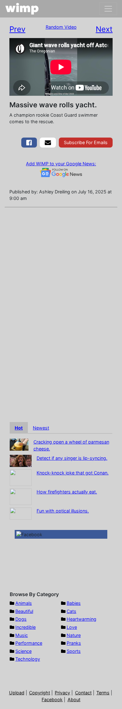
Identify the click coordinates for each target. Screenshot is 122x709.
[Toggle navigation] (108, 8)
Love (72, 627)
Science (23, 651)
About (74, 699)
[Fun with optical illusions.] (21, 513)
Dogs (21, 619)
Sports (74, 651)
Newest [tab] (41, 427)
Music (21, 635)
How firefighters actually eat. (67, 491)
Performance (28, 643)
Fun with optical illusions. (63, 510)
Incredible (25, 627)
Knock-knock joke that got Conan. (73, 472)
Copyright (39, 692)
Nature (74, 635)
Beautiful (24, 611)
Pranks (74, 643)
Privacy (62, 692)
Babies (74, 603)
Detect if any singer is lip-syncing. (72, 458)
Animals (23, 603)
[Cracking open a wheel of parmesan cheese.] (19, 444)
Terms (102, 692)
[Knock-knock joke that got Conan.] (21, 477)
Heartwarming (81, 619)
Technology (27, 659)
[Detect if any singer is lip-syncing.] (21, 460)
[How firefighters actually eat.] (21, 496)
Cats (71, 611)
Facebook (52, 699)
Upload (16, 692)
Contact (83, 692)
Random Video (61, 27)
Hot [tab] (19, 427)
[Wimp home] (22, 8)
